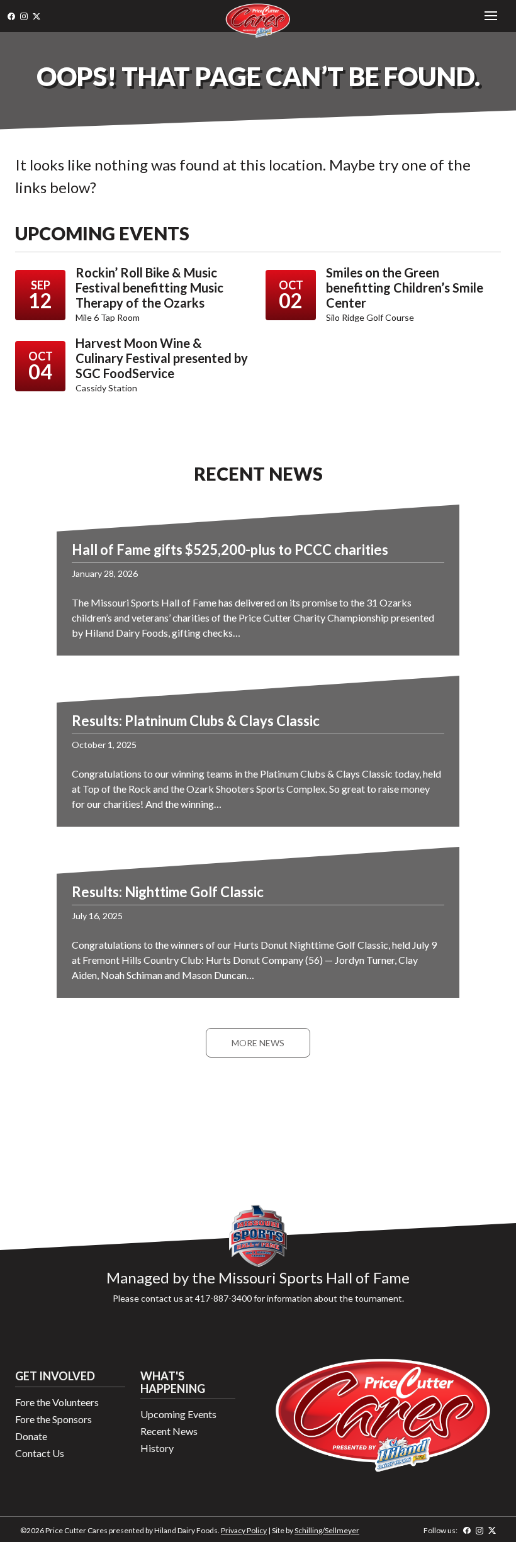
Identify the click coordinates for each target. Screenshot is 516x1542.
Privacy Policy (244, 1530)
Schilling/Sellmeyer (326, 1530)
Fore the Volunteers (57, 1402)
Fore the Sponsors (53, 1419)
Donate (31, 1436)
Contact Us (39, 1453)
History (157, 1448)
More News (258, 1042)
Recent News (169, 1431)
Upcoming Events (178, 1414)
